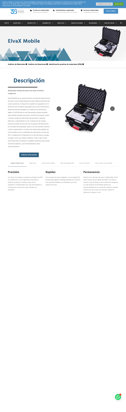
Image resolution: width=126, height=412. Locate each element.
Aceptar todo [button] (118, 4)
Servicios (60, 23)
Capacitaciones (77, 23)
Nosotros (17, 23)
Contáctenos (109, 23)
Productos (31, 23)
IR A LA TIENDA (110, 11)
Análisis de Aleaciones (37, 64)
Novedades (93, 23)
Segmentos (46, 23)
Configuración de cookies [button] (104, 4)
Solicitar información (29, 155)
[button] (118, 397)
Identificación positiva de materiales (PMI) (65, 64)
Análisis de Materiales (16, 64)
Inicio (6, 23)
